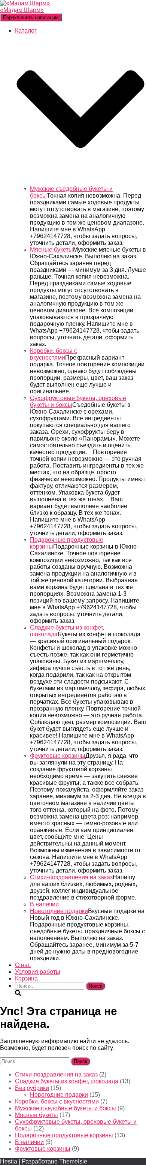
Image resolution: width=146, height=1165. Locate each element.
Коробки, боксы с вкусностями (53, 354)
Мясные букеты (51, 249)
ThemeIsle (73, 1161)
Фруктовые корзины (57, 756)
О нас (23, 965)
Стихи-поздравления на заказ (71, 877)
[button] (80, 182)
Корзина (26, 978)
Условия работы (37, 972)
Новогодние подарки (59, 911)
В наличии (44, 904)
